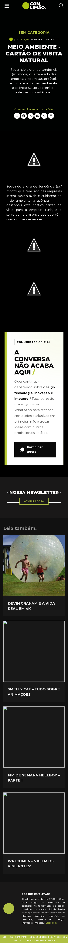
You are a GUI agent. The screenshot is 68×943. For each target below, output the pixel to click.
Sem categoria (34, 33)
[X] (31, 116)
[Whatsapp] (17, 116)
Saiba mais (51, 922)
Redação (24, 39)
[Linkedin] (37, 116)
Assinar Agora (34, 501)
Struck (56, 200)
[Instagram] (51, 116)
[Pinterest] (44, 116)
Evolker (51, 940)
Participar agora (35, 449)
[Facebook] (24, 116)
